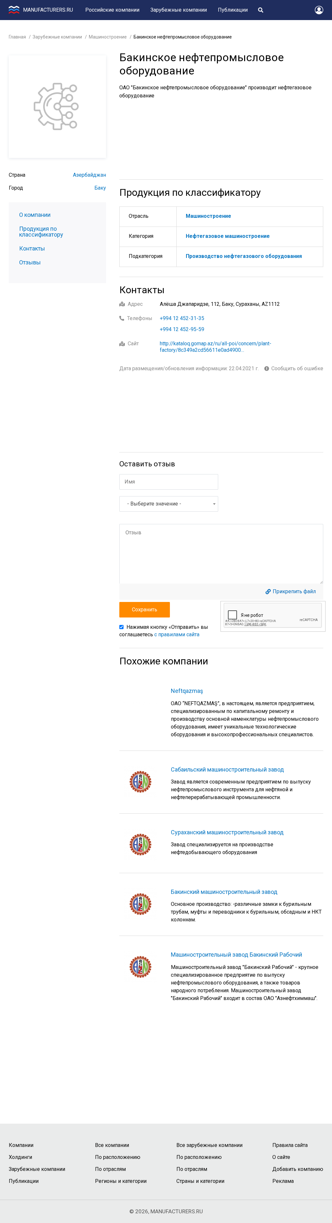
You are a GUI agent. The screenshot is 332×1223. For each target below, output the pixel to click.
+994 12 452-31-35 (182, 318)
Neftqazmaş (187, 690)
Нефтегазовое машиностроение (228, 236)
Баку (100, 188)
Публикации (233, 10)
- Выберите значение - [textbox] (154, 504)
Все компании (112, 1145)
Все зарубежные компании (209, 1145)
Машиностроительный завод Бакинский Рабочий (236, 954)
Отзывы (30, 262)
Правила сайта (290, 1145)
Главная (17, 36)
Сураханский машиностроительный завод (227, 832)
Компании (21, 1145)
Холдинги (20, 1157)
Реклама (283, 1181)
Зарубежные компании (178, 10)
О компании (35, 215)
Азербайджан (89, 175)
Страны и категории (200, 1181)
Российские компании (112, 10)
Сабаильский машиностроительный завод (227, 769)
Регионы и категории (121, 1181)
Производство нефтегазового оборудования (244, 256)
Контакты (32, 248)
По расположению (117, 1157)
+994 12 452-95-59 (182, 329)
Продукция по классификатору (41, 232)
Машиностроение (108, 36)
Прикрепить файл (294, 591)
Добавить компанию (297, 1169)
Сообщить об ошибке (297, 368)
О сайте (281, 1157)
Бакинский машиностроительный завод (224, 891)
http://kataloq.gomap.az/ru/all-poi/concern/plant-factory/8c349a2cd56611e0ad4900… (215, 346)
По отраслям (110, 1169)
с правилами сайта (176, 634)
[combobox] (168, 504)
